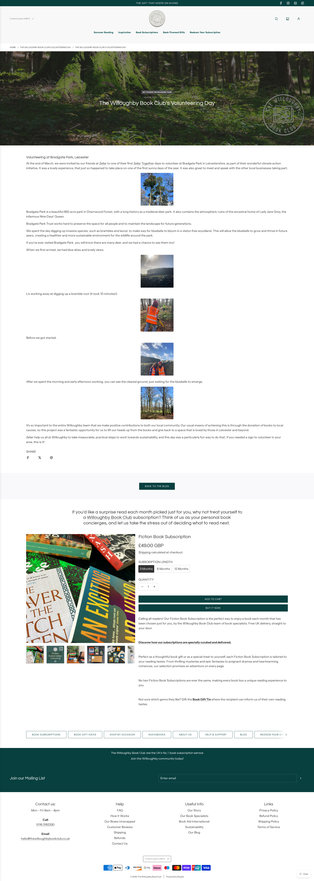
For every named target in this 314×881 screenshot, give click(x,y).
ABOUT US (185, 734)
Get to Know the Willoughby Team (157, 92)
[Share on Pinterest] (53, 459)
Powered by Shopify (175, 876)
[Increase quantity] (154, 586)
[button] (28, 588)
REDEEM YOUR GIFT (272, 734)
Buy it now (213, 607)
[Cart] (289, 18)
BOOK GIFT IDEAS (85, 734)
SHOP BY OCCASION (122, 734)
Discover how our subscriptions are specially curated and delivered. (185, 642)
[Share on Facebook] (29, 459)
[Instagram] (288, 3)
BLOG (243, 734)
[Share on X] (41, 459)
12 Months (181, 569)
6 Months (163, 569)
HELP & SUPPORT (216, 734)
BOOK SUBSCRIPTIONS (46, 734)
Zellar (103, 163)
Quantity (146, 579)
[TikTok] (302, 3)
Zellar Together (143, 163)
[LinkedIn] (295, 3)
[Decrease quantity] (142, 586)
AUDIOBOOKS (156, 734)
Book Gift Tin (202, 699)
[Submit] (300, 778)
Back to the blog (157, 486)
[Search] (278, 18)
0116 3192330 (45, 824)
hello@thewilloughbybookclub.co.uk (45, 838)
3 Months (146, 569)
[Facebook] (281, 3)
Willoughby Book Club (109, 517)
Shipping (145, 552)
